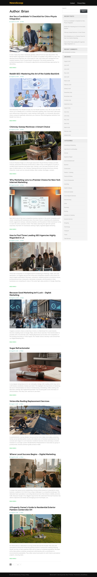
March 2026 (67, 80)
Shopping (66, 223)
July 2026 (66, 65)
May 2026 (66, 73)
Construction (67, 168)
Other (65, 203)
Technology (67, 226)
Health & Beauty (68, 188)
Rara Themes (69, 574)
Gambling (66, 184)
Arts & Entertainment (69, 160)
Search (64, 8)
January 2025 (67, 135)
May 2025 (66, 119)
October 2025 (67, 100)
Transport (66, 230)
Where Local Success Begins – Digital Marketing (33, 454)
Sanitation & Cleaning (69, 215)
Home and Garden (68, 192)
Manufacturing (67, 199)
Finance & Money (68, 176)
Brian (22, 21)
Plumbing (66, 207)
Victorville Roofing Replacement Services (29, 401)
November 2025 (68, 96)
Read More (13, 67)
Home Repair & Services (70, 195)
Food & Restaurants (69, 180)
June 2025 (66, 115)
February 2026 (67, 84)
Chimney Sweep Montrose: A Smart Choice (30, 127)
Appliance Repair (68, 157)
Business (66, 164)
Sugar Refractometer (20, 348)
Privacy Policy (81, 3)
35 (18, 564)
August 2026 (67, 61)
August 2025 (67, 108)
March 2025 (67, 127)
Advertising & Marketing (70, 145)
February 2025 (67, 131)
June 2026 (66, 69)
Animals (66, 153)
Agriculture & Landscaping (70, 149)
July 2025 (66, 111)
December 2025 (68, 92)
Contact (72, 3)
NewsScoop (16, 2)
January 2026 (67, 88)
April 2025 (66, 123)
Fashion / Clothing (68, 172)
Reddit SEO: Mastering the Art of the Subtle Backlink (34, 74)
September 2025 (68, 104)
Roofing (66, 211)
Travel (65, 234)
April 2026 (66, 77)
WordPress (84, 574)
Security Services (68, 219)
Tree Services (67, 238)
